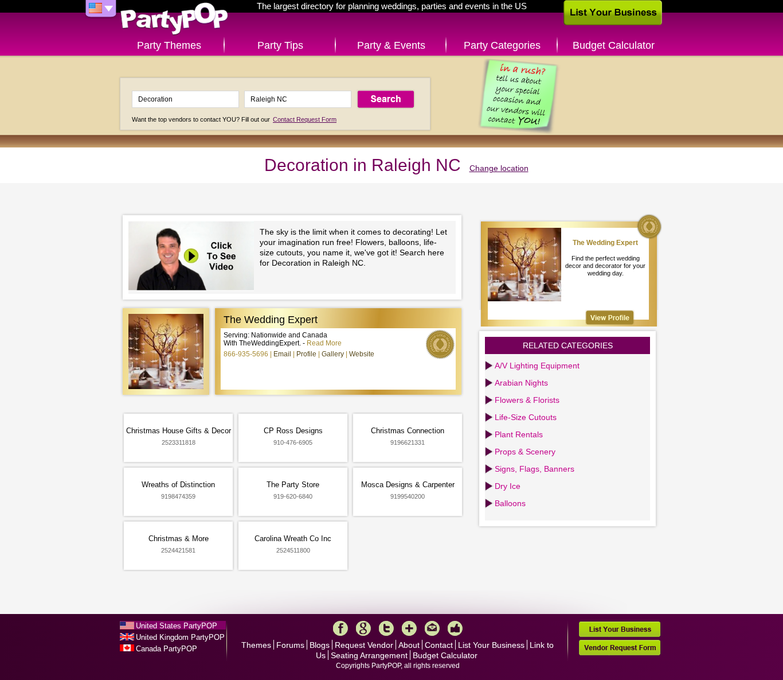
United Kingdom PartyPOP (180, 637)
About (409, 645)
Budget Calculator (614, 45)
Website (361, 354)
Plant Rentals (519, 434)
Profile (306, 354)
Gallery (333, 354)
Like (455, 628)
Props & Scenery (525, 451)
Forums (290, 645)
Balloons (510, 503)
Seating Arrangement (369, 655)
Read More (324, 343)
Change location (498, 168)
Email (282, 354)
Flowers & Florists (527, 400)
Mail (432, 628)
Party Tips (280, 45)
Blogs (320, 645)
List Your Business (491, 645)
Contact (439, 645)
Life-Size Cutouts (526, 417)
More (409, 628)
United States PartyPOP (176, 625)
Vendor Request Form (619, 647)
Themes (256, 645)
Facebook (340, 628)
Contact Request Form (304, 119)
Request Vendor (364, 645)
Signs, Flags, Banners (534, 468)
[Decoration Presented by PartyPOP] (194, 257)
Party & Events (391, 45)
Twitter (386, 628)
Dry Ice (507, 486)
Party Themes (169, 45)
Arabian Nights (521, 382)
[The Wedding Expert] (610, 317)
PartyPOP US (174, 19)
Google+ (363, 628)
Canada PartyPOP (166, 648)
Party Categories (502, 45)
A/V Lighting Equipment (537, 365)
